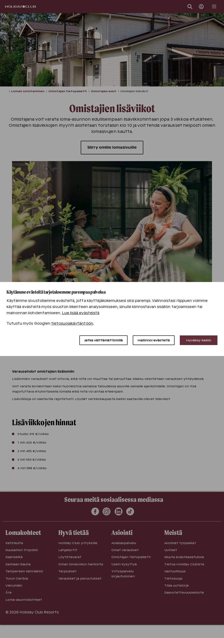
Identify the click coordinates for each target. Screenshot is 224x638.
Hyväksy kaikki (198, 340)
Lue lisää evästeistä (80, 313)
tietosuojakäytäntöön (72, 323)
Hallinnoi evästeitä (154, 340)
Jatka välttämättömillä (103, 340)
